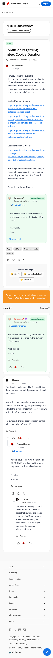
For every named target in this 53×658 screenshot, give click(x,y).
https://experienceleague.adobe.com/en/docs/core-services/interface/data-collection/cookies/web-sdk (26, 133)
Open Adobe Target (20, 30)
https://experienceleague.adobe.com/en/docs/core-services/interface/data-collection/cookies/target (26, 108)
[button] (14, 59)
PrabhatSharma (18, 65)
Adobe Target (8, 12)
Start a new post (23, 298)
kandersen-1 (19, 198)
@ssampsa (18, 451)
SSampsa (15, 380)
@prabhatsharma (19, 205)
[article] (26, 343)
